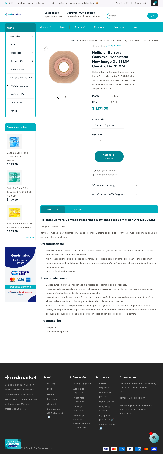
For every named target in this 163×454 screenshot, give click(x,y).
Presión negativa (19, 86)
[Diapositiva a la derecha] (70, 97)
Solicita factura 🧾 (107, 426)
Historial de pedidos (105, 394)
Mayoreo (52, 399)
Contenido (98, 119)
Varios (13, 111)
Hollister (115, 96)
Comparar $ (141, 3)
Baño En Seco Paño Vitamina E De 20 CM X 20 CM (19, 156)
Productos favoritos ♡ (105, 408)
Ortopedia (15, 52)
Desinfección (17, 94)
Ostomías (15, 36)
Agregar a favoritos (106, 170)
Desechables (17, 69)
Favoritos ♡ (122, 3)
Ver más (30, 237)
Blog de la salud (82, 383)
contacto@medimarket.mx (133, 398)
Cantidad (97, 134)
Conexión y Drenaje (21, 77)
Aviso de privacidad (79, 408)
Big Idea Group (45, 448)
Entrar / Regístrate (104, 385)
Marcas (44, 27)
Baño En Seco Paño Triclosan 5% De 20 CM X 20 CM (19, 192)
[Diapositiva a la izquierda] (58, 97)
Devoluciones (106, 401)
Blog (49, 389)
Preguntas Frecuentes (79, 399)
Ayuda (79, 27)
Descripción (52, 209)
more (136, 27)
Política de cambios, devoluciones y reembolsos (81, 421)
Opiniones (76, 209)
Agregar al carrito (109, 156)
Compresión (17, 61)
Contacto (52, 404)
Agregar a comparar (106, 174)
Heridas (14, 44)
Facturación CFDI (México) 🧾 (55, 413)
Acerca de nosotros (78, 391)
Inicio (73, 40)
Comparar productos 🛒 (106, 417)
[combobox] (132, 16)
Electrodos (16, 102)
